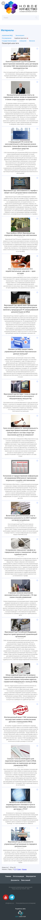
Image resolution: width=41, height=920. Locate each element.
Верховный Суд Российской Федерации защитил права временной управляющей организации (20, 634)
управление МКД (7, 35)
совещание (22, 41)
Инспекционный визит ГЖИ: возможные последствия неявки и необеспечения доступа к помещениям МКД (20, 719)
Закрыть (27, 38)
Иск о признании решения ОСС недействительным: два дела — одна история (20, 271)
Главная (8, 876)
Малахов (32, 41)
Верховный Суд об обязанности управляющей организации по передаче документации (20, 844)
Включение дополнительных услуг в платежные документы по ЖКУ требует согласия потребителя (20, 518)
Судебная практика (20, 38)
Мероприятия (31, 876)
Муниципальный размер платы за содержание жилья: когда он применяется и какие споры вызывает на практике (20, 97)
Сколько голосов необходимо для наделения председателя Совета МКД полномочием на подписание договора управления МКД (20, 762)
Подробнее (37, 48)
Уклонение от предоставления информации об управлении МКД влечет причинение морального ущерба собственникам (20, 478)
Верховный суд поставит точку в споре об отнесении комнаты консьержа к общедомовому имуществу (20, 396)
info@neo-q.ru (10, 903)
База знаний (25, 880)
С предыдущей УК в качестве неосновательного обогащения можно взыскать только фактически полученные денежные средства (20, 145)
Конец (24, 869)
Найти (36, 18)
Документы (15, 880)
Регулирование (6, 38)
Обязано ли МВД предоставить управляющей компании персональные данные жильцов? (20, 351)
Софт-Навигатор (20, 913)
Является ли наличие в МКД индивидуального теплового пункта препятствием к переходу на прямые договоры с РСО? (20, 805)
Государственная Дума (9, 41)
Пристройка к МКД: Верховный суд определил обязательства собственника (20, 234)
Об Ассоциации (18, 876)
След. (19, 869)
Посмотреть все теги (10, 43)
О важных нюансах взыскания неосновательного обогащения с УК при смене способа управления (20, 595)
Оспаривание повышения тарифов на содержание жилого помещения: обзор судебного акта (20, 552)
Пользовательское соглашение (25, 903)
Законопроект (19, 35)
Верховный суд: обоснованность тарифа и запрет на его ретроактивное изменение (20, 191)
